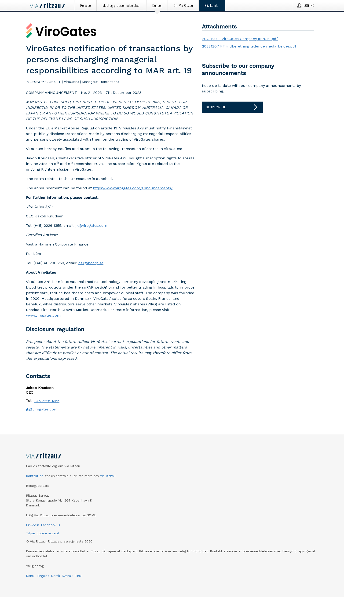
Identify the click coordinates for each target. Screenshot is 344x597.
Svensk (67, 576)
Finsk (78, 576)
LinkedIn (32, 525)
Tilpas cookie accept (42, 533)
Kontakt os (34, 476)
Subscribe (216, 107)
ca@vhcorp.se (90, 263)
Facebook (48, 525)
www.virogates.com (43, 315)
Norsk (55, 576)
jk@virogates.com (91, 225)
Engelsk (43, 576)
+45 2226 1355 (46, 401)
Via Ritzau (108, 476)
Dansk (30, 576)
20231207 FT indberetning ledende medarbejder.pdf (249, 46)
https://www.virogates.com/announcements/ (133, 188)
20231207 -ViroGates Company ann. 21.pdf (240, 39)
